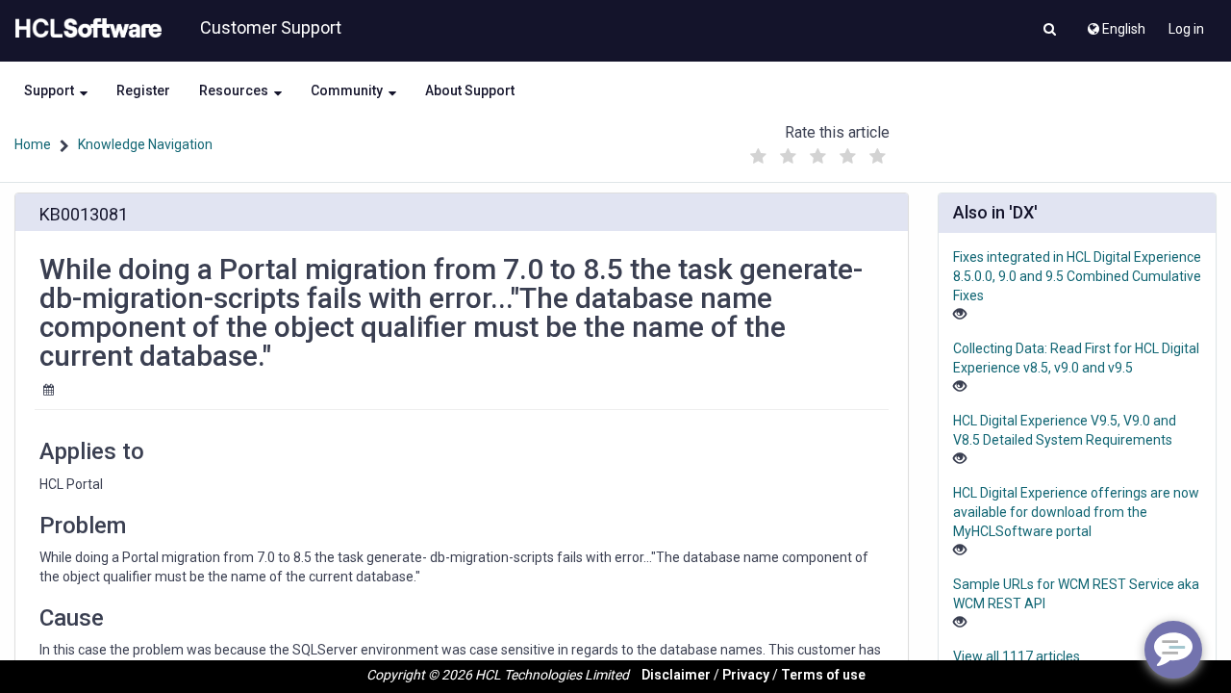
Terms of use (823, 674)
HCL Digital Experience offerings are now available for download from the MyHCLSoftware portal (1076, 512)
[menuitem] (1115, 24)
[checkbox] (758, 156)
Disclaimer (676, 674)
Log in (1186, 29)
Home (32, 144)
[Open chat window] (1173, 650)
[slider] (818, 151)
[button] (1050, 31)
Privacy (745, 674)
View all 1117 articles (1016, 656)
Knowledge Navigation (145, 144)
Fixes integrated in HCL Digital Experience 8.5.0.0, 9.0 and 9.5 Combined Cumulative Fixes (1077, 276)
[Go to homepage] (84, 29)
